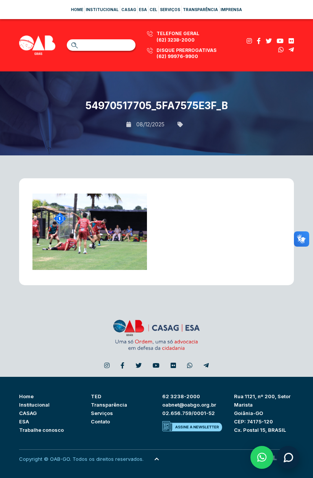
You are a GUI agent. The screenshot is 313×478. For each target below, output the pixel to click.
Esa (143, 9)
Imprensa (231, 9)
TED (96, 396)
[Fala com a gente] (288, 457)
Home (77, 9)
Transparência (200, 9)
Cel (153, 9)
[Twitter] (269, 41)
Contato (100, 421)
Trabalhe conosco (41, 430)
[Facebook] (259, 41)
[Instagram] (249, 41)
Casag (128, 9)
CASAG (28, 413)
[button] (261, 457)
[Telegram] (291, 49)
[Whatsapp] (281, 49)
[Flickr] (291, 41)
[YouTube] (280, 41)
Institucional (102, 9)
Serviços (170, 9)
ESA (24, 421)
